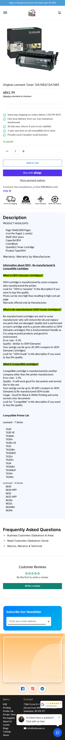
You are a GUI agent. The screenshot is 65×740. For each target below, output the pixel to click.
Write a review (32, 586)
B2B (5, 704)
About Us (7, 721)
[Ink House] (32, 12)
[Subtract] (7, 151)
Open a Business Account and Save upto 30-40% (32, 3)
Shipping (7, 96)
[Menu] (5, 13)
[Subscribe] (48, 621)
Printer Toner (9, 715)
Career (6, 725)
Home (6, 735)
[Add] (23, 151)
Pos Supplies (9, 718)
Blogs (5, 728)
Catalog (7, 732)
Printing (7, 708)
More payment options (32, 180)
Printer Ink (8, 711)
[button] (59, 13)
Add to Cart (32, 163)
